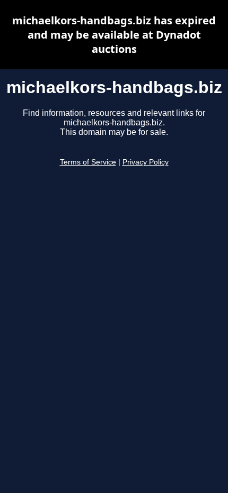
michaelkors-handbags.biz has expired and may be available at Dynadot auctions (114, 34)
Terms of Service (88, 162)
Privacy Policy (145, 162)
